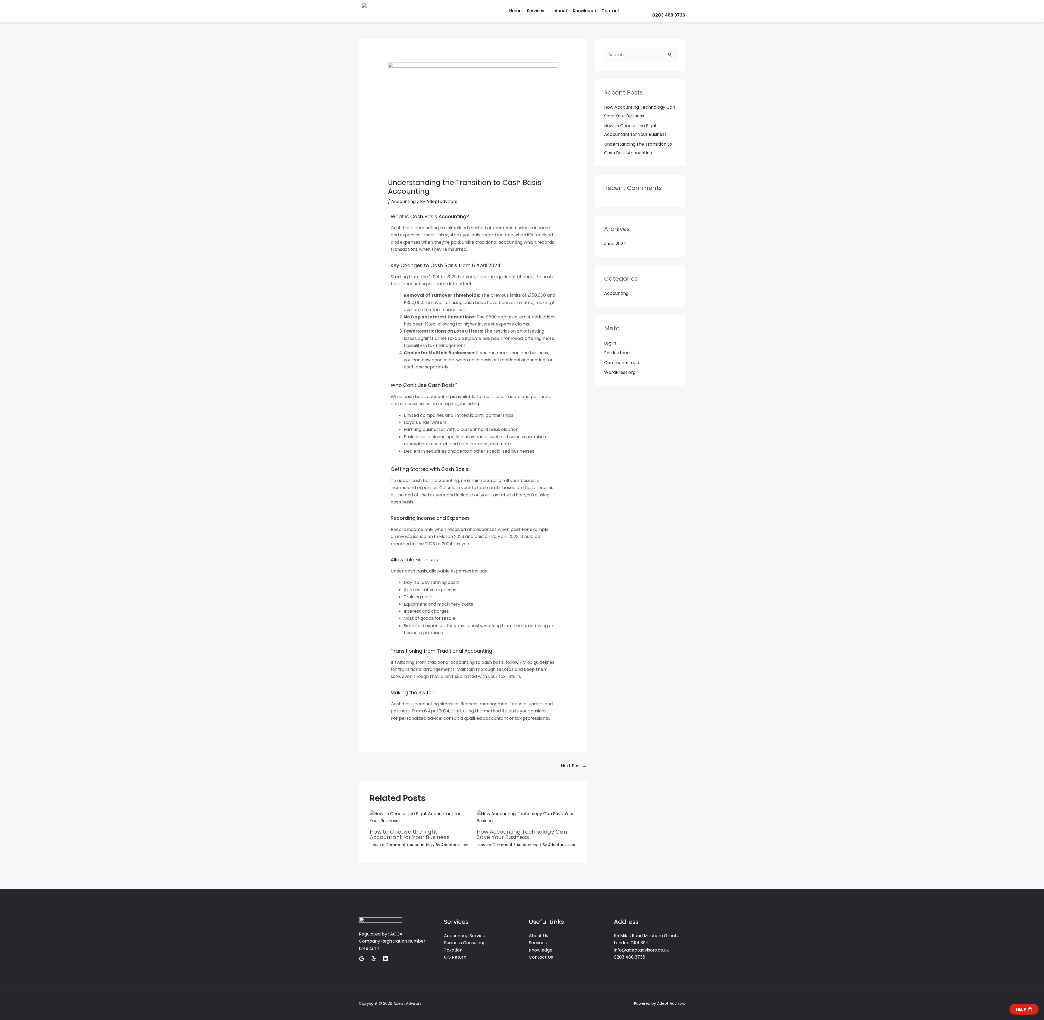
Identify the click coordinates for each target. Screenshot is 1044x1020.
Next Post (574, 766)
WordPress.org (620, 372)
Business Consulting (465, 943)
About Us (538, 936)
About (561, 11)
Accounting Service (464, 936)
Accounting (403, 201)
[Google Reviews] (361, 958)
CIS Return (455, 957)
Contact (610, 11)
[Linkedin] (385, 958)
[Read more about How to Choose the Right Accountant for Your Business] (420, 817)
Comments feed (621, 362)
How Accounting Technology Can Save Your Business (522, 834)
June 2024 (615, 243)
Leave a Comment (388, 844)
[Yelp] (373, 958)
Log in (610, 343)
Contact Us (541, 957)
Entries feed (617, 353)
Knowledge (584, 11)
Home (515, 11)
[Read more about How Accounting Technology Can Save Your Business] (527, 817)
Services (535, 11)
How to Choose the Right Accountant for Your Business (410, 834)
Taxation (453, 950)
